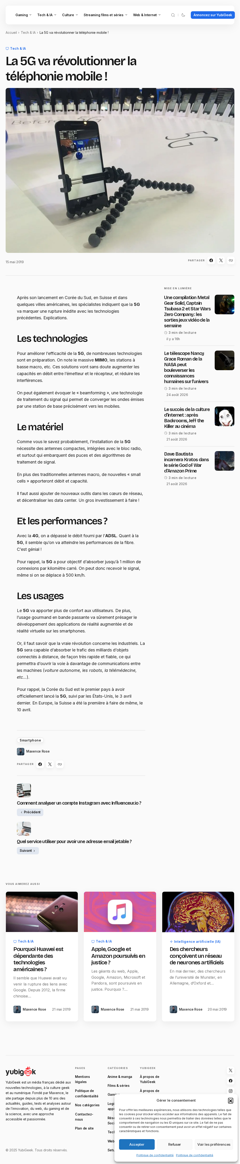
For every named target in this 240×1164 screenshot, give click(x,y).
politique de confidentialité (110, 677)
